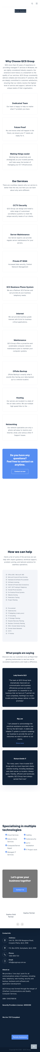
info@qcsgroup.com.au (17, 962)
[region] (20, 36)
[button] (20, 743)
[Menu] (37, 3)
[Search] (32, 3)
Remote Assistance (20, 11)
